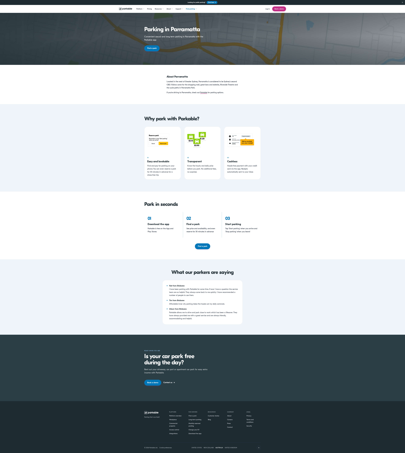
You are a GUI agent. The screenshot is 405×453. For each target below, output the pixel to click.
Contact (230, 427)
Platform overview (175, 416)
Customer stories (213, 416)
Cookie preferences (165, 448)
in (258, 447)
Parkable (203, 92)
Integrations (173, 433)
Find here (212, 2)
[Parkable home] (125, 8)
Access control (174, 430)
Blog (209, 420)
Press (229, 423)
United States (197, 447)
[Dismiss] (402, 2)
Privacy (248, 416)
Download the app (195, 433)
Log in (267, 9)
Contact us (169, 382)
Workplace (173, 420)
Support (178, 9)
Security (249, 426)
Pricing (149, 9)
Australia (219, 447)
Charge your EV (194, 430)
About (169, 9)
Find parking (190, 9)
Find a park (152, 48)
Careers (230, 420)
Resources (158, 9)
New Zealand (209, 447)
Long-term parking (195, 420)
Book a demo (279, 9)
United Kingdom (231, 447)
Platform (139, 9)
